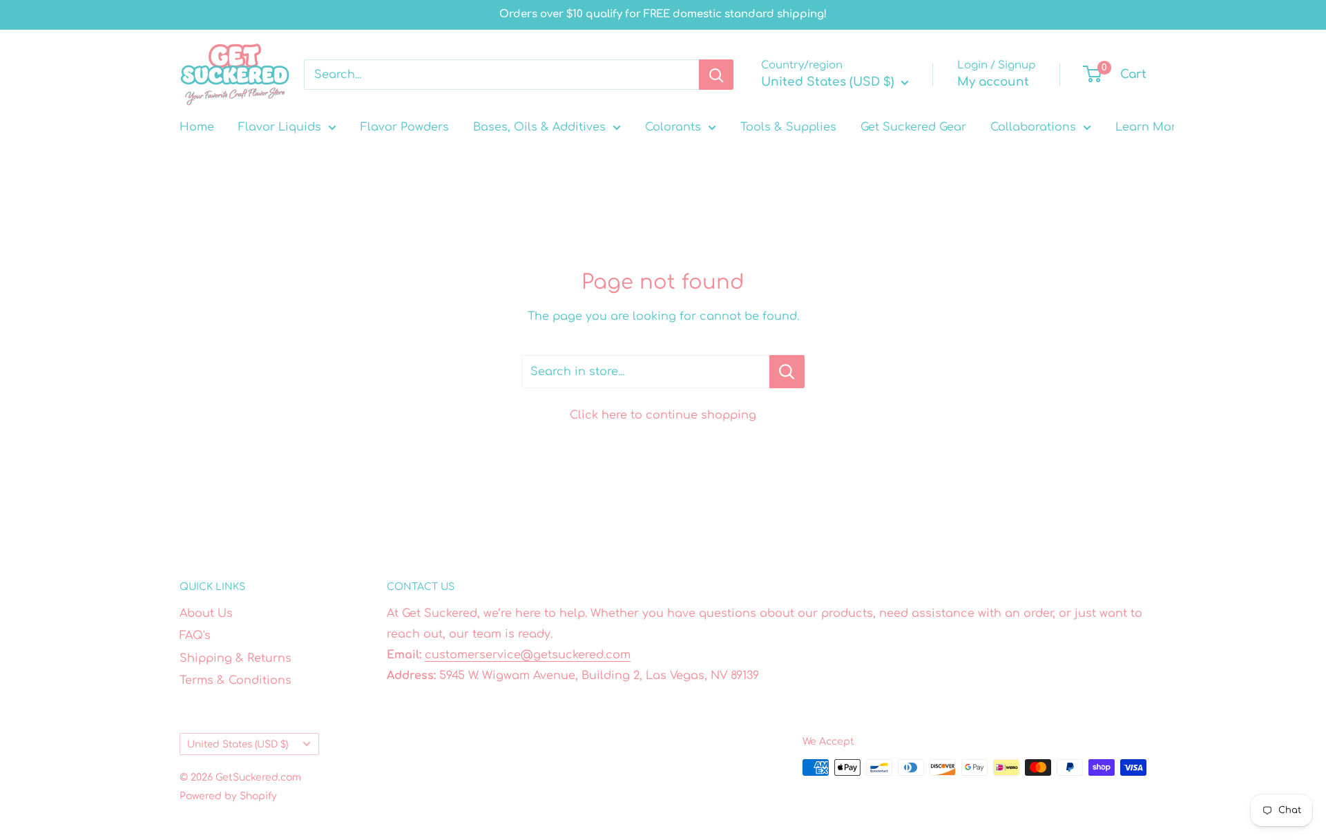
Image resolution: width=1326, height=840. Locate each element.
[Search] (716, 74)
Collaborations (1033, 127)
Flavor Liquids (279, 127)
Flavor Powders (405, 127)
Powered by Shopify (228, 796)
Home (197, 127)
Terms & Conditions (235, 680)
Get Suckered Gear (913, 127)
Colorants (673, 127)
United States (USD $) (237, 744)
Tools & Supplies (788, 127)
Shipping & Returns (235, 658)
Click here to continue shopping (663, 415)
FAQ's (195, 635)
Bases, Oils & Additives (539, 127)
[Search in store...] (787, 371)
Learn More (1148, 127)
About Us (206, 613)
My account (993, 81)
